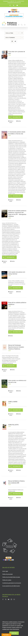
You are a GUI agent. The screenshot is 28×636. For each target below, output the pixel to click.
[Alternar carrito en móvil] (18, 25)
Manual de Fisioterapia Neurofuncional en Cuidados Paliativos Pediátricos (16, 347)
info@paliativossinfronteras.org (14, 2)
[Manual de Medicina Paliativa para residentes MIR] (4, 483)
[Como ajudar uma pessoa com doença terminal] (4, 275)
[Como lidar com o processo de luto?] (4, 55)
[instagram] (11, 599)
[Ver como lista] (15, 41)
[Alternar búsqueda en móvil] (21, 25)
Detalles (19, 121)
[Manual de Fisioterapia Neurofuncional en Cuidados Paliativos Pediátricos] (4, 347)
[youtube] (8, 599)
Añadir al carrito (11, 122)
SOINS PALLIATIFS (13, 424)
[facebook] (3, 599)
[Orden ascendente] (22, 33)
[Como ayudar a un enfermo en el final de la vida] (4, 384)
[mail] (14, 599)
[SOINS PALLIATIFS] (4, 427)
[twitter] (5, 599)
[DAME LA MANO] (4, 404)
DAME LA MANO (12, 401)
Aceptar (14, 633)
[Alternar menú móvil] (25, 25)
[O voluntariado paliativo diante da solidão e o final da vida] (4, 135)
